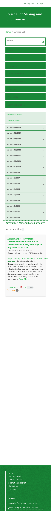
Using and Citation (16, 105)
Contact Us (13, 97)
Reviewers (12, 89)
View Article (12, 287)
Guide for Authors (16, 73)
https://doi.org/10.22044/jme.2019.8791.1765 (27, 258)
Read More (24, 279)
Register (30, 3)
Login (41, 3)
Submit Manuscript (16, 81)
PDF (27, 287)
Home (8, 32)
